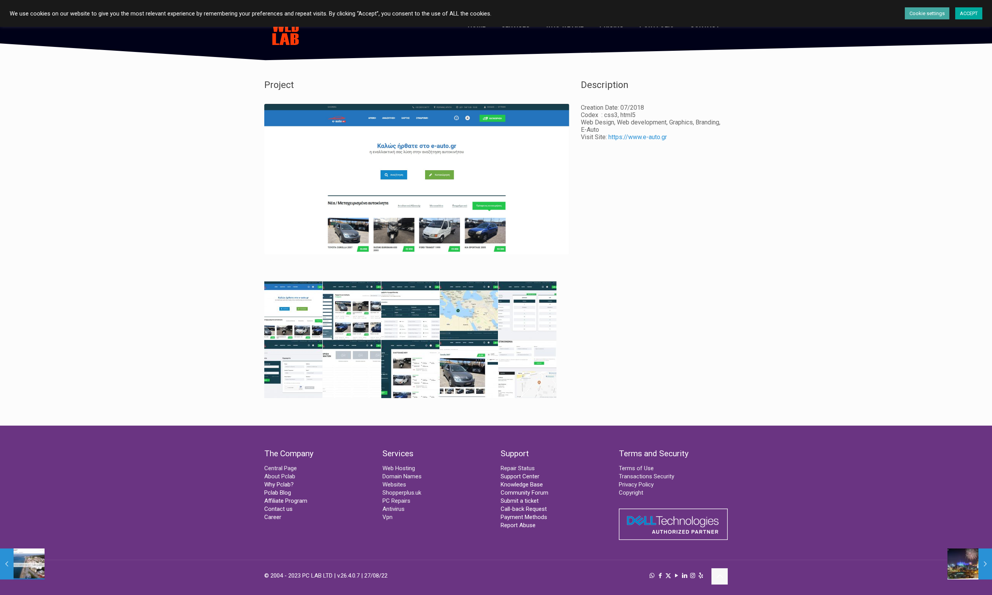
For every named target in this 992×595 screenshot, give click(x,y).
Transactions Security (646, 476)
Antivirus (393, 508)
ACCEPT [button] (969, 13)
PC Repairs (396, 500)
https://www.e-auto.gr (637, 137)
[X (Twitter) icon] (668, 575)
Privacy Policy (636, 484)
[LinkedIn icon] (684, 575)
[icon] (701, 575)
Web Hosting (398, 468)
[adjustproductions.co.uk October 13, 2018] (969, 563)
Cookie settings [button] (927, 13)
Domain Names (402, 476)
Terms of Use (636, 468)
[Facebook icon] (660, 575)
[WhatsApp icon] (652, 575)
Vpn (387, 517)
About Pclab (279, 476)
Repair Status (518, 468)
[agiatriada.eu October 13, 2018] (22, 563)
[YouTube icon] (676, 575)
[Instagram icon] (693, 575)
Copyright (631, 492)
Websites (394, 484)
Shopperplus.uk (401, 492)
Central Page (280, 468)
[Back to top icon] (719, 576)
